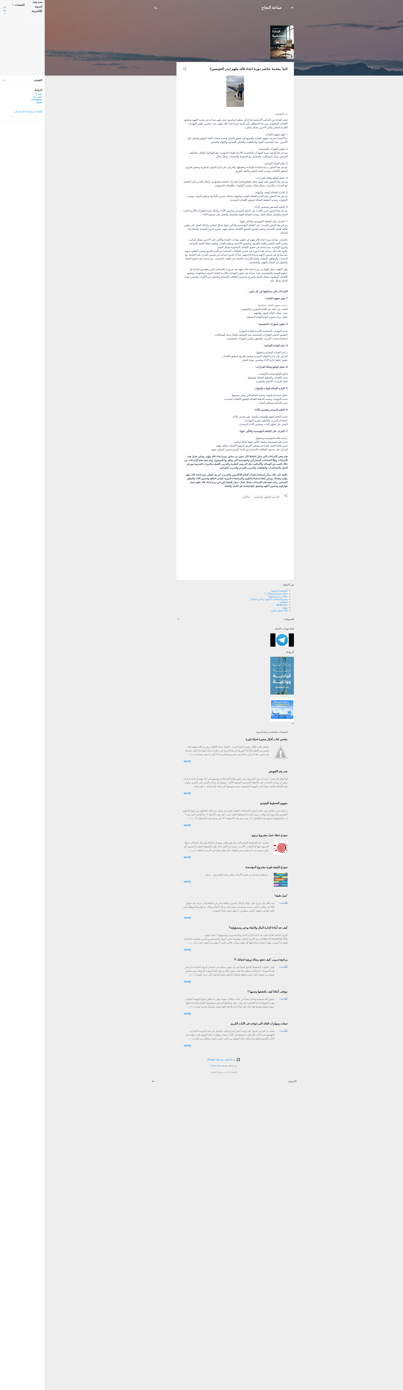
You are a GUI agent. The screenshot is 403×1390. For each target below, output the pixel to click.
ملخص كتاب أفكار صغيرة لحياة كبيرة (267, 739)
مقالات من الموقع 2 (278, 596)
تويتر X (38, 93)
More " (187, 761)
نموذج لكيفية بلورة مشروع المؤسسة (266, 867)
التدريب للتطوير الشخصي (266, 496)
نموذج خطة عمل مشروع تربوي (269, 835)
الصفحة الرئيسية (279, 590)
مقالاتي (246, 496)
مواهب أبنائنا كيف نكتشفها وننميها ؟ (267, 991)
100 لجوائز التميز (279, 610)
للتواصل (284, 602)
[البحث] (156, 8)
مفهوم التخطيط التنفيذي (274, 803)
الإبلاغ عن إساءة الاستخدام (28, 111)
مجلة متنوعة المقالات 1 (276, 593)
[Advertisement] (164, 63)
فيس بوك (37, 96)
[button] (185, 69)
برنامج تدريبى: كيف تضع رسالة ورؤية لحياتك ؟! (261, 959)
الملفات (4, 10)
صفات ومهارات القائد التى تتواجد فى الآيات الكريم (259, 1023)
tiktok (39, 102)
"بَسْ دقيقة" (281, 895)
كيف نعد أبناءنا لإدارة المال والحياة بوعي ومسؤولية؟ (258, 927)
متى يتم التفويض (278, 771)
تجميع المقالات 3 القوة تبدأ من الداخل (269, 599)
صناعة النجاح (272, 7)
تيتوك (285, 607)
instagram (36, 99)
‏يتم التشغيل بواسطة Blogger (221, 1059)
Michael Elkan (216, 1066)
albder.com (282, 604)
